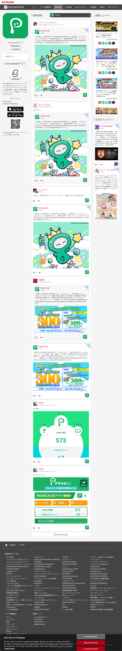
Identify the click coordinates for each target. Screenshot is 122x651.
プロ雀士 (65, 557)
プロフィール (10, 627)
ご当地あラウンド (12, 571)
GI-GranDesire (95, 566)
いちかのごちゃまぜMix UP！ (99, 564)
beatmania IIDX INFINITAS (98, 583)
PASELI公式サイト (40, 622)
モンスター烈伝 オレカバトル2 (44, 600)
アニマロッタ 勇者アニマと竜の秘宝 (102, 557)
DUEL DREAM (67, 578)
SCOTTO (9, 574)
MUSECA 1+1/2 (11, 597)
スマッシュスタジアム (13, 576)
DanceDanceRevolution (70, 576)
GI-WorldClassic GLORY (70, 569)
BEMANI (65, 607)
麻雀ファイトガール (40, 593)
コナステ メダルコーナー (42, 571)
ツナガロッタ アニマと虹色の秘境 (45, 578)
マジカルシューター (12, 595)
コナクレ (65, 566)
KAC (63, 605)
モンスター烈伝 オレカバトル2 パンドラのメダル (78, 600)
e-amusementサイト (41, 617)
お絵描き (37, 607)
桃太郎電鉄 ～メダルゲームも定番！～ (102, 597)
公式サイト (10, 56)
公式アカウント (39, 557)
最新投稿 (58, 7)
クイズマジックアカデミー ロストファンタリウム (22, 564)
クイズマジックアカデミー (99, 562)
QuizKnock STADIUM (69, 562)
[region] (61, 642)
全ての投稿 (10, 557)
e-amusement (10, 607)
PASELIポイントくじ (97, 605)
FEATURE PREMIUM (69, 588)
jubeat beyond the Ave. (97, 600)
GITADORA (38, 562)
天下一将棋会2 (11, 581)
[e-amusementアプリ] (6, 545)
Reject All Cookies (91, 643)
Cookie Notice (9, 648)
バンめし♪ (37, 586)
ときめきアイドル (68, 581)
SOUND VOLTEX (68, 571)
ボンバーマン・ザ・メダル (99, 590)
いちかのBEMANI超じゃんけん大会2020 (103, 602)
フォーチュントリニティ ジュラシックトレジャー (50, 588)
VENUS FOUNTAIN (68, 586)
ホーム (8, 617)
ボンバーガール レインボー (71, 593)
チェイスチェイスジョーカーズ (16, 578)
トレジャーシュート (96, 581)
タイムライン (10, 619)
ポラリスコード (39, 590)
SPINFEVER (66, 574)
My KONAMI (38, 619)
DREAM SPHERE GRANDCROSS (17, 566)
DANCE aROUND (40, 576)
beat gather (38, 581)
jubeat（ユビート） (12, 602)
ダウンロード (113, 7)
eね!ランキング (80, 7)
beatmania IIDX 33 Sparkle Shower (73, 583)
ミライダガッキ (39, 597)
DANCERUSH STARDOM (98, 576)
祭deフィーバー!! (67, 595)
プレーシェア (10, 624)
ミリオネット (66, 597)
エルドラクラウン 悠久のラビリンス (18, 559)
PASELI (92, 607)
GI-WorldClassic (39, 569)
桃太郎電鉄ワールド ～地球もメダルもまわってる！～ (23, 600)
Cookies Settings (90, 637)
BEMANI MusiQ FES (41, 605)
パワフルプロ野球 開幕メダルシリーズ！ (19, 586)
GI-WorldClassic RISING (98, 569)
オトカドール (66, 559)
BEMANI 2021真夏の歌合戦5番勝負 (101, 609)
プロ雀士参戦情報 (12, 609)
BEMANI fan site (39, 624)
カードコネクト (95, 559)
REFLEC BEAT (39, 602)
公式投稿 (68, 7)
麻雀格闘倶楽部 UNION (69, 590)
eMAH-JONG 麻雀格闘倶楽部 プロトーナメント (49, 595)
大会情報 (93, 7)
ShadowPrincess (95, 571)
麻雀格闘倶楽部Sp (12, 593)
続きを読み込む (62, 535)
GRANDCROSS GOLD (69, 564)
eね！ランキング (11, 629)
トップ (34, 7)
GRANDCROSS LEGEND (42, 566)
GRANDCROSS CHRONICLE (44, 564)
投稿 (7, 622)
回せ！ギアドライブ (96, 595)
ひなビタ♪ (93, 586)
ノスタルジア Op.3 (12, 583)
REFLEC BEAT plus (68, 602)
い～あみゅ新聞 (67, 609)
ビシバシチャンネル (12, 588)
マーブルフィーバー (96, 593)
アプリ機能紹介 (46, 7)
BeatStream (38, 583)
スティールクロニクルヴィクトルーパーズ (48, 574)
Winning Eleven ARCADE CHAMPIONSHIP (48, 559)
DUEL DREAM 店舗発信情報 (99, 578)
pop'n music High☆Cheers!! (15, 590)
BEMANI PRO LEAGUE (42, 609)
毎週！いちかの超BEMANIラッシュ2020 (19, 605)
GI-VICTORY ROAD (12, 569)
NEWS (102, 7)
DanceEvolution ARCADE (98, 574)
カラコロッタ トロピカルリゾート (17, 562)
